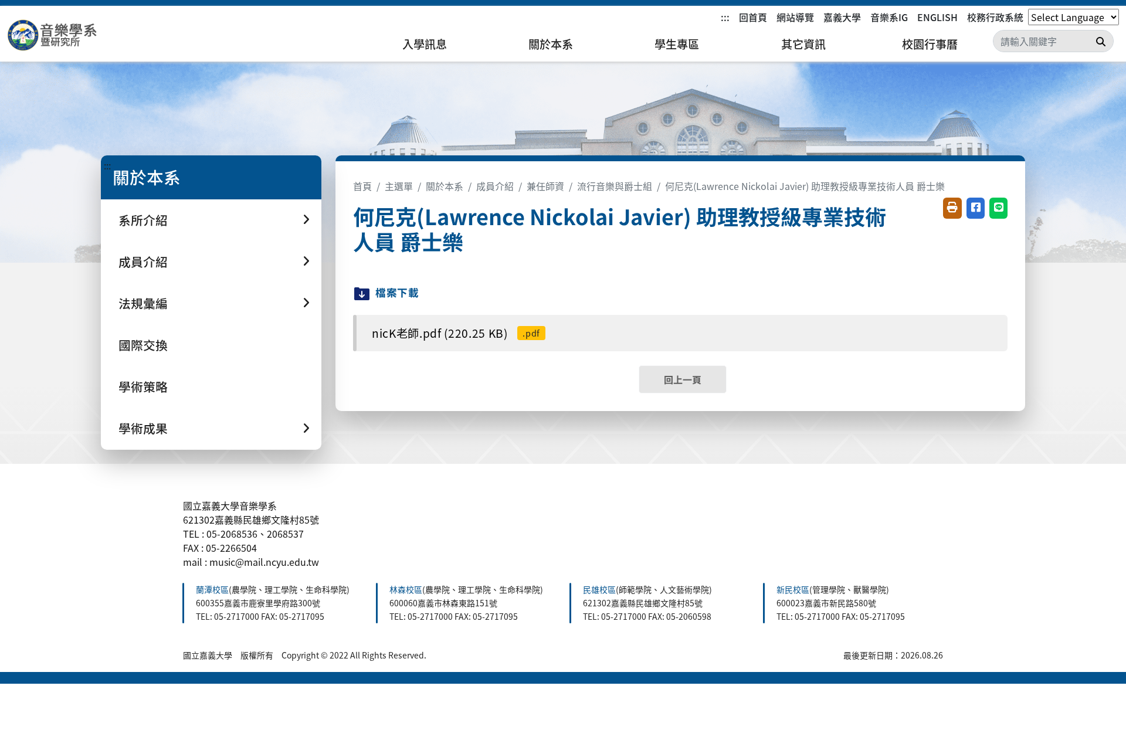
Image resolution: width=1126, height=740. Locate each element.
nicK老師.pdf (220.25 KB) (456, 333)
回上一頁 (682, 379)
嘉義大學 (842, 17)
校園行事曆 (930, 44)
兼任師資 (545, 186)
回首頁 (753, 17)
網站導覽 (795, 17)
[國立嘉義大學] (70, 35)
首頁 (362, 186)
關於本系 (550, 44)
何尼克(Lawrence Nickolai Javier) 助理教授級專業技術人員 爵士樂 (805, 186)
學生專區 (676, 44)
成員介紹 (495, 186)
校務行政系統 (995, 17)
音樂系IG (889, 17)
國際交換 (143, 345)
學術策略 (143, 386)
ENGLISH (937, 17)
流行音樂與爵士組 (614, 186)
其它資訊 (803, 44)
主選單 (399, 186)
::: (725, 17)
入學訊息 (424, 44)
